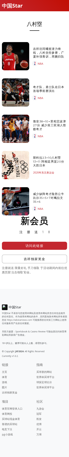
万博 (39, 434)
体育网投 (7, 414)
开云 (39, 429)
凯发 (39, 419)
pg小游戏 (7, 434)
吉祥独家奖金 (34, 259)
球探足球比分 (44, 382)
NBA (40, 63)
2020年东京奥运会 (43, 172)
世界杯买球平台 (45, 377)
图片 (4, 387)
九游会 (40, 408)
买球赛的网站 (44, 372)
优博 (39, 424)
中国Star (12, 5)
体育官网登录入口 (12, 408)
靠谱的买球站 (9, 424)
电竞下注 (7, 429)
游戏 (4, 382)
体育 (4, 377)
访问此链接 (35, 245)
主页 (4, 372)
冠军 (39, 414)
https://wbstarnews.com (19, 319)
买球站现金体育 (11, 419)
